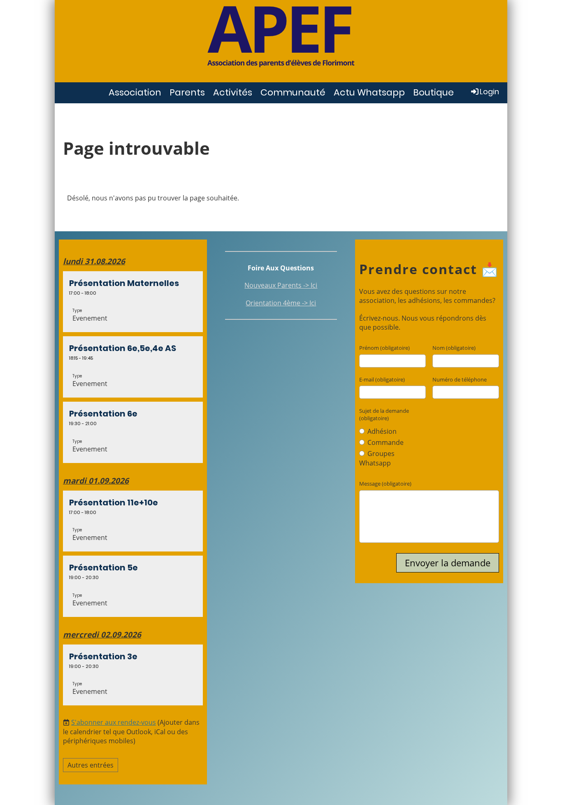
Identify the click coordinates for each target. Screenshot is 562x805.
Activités (232, 92)
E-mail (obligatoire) (382, 379)
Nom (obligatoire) (454, 347)
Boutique (433, 92)
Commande (385, 442)
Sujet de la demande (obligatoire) (384, 414)
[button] (133, 302)
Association (135, 92)
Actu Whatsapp (369, 92)
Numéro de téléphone (459, 379)
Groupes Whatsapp (377, 458)
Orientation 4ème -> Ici (281, 302)
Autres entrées (90, 765)
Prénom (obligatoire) (384, 347)
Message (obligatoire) (385, 483)
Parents (187, 92)
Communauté (292, 92)
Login (489, 91)
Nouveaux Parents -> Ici (280, 285)
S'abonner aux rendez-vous (113, 722)
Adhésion (381, 431)
